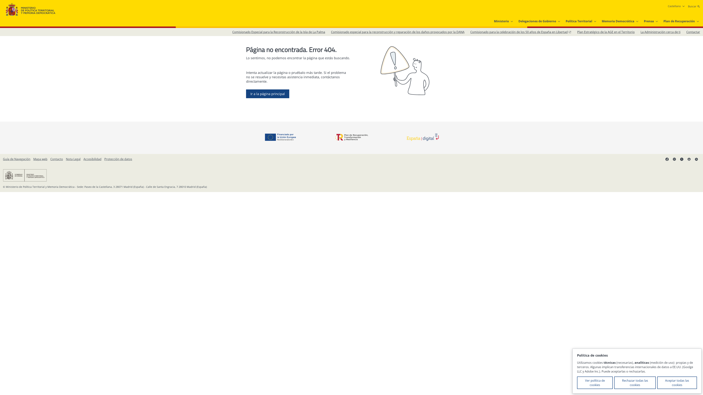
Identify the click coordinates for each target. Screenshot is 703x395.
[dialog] (637, 371)
